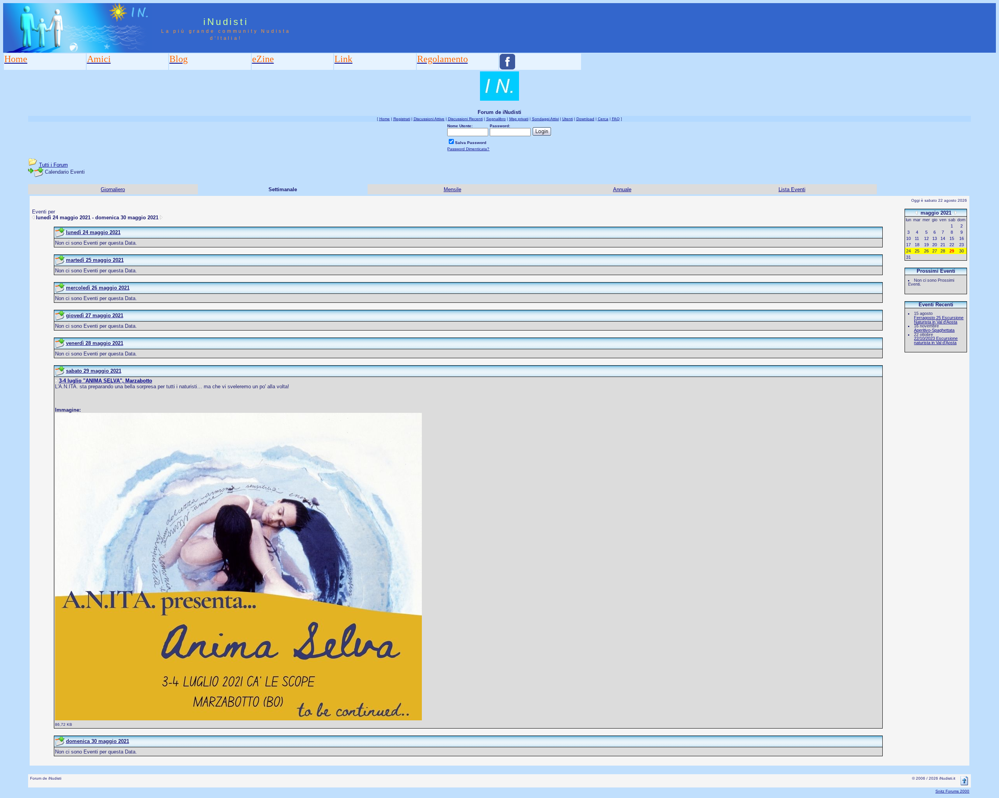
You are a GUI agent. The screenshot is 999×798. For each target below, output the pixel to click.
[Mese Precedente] (916, 212)
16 (961, 238)
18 (917, 244)
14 (942, 238)
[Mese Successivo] (956, 212)
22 (951, 244)
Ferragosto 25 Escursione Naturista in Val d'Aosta (938, 319)
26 (926, 251)
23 (961, 244)
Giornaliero (113, 189)
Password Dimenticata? (468, 149)
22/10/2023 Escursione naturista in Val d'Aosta (936, 340)
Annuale (622, 189)
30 (961, 251)
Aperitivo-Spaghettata (934, 330)
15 (951, 238)
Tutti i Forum (53, 165)
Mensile (452, 189)
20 (934, 244)
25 (917, 251)
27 (934, 251)
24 (908, 251)
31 (908, 257)
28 (942, 251)
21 (942, 244)
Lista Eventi (792, 189)
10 (908, 238)
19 (926, 244)
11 (917, 238)
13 (934, 238)
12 (926, 238)
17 (908, 244)
